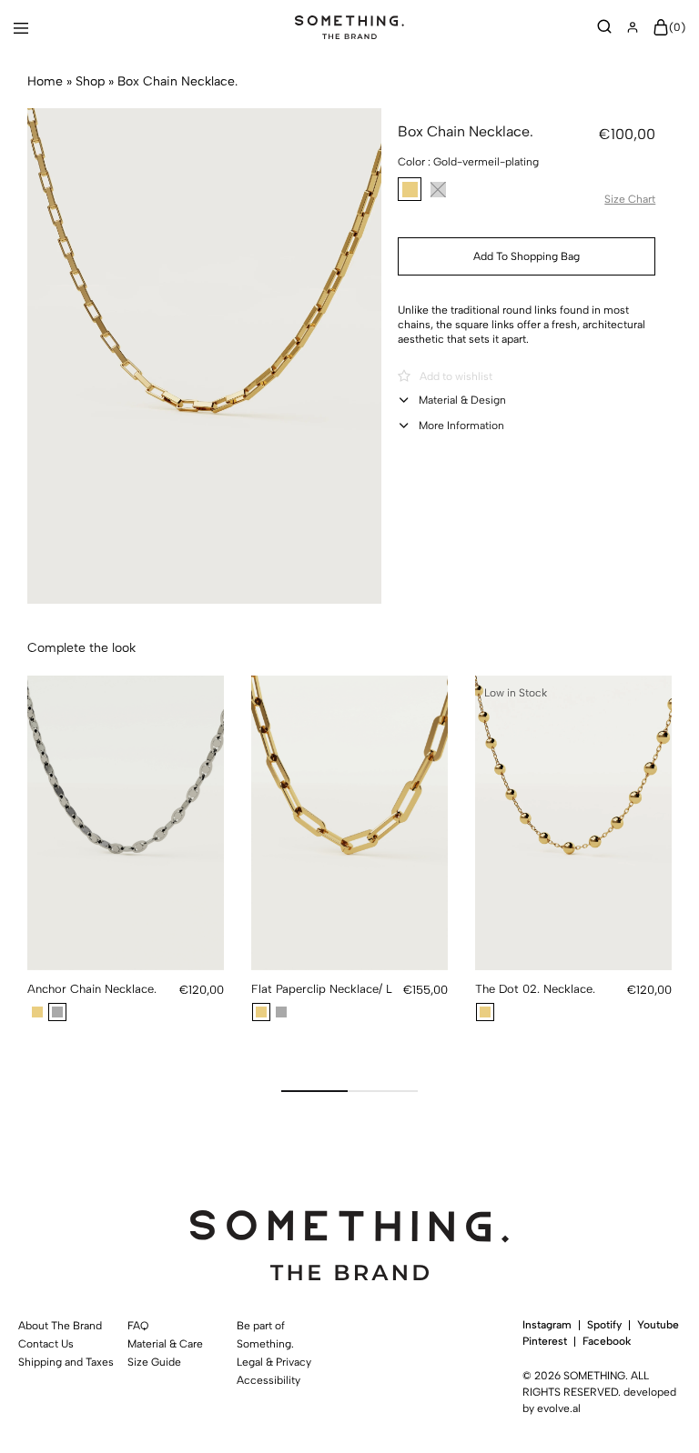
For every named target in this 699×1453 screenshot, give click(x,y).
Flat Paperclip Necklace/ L (321, 989)
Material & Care (165, 1344)
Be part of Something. (265, 1334)
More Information (461, 425)
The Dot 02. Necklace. (535, 989)
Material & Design (462, 400)
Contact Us (46, 1344)
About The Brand (60, 1325)
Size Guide (154, 1362)
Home (45, 81)
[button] (409, 189)
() (677, 28)
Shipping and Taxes (63, 1362)
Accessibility (268, 1380)
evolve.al (559, 1408)
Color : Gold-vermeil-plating (468, 161)
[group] (125, 823)
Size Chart (629, 199)
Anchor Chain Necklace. (92, 989)
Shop (90, 81)
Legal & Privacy (274, 1362)
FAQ (137, 1325)
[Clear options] (648, 158)
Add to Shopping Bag (526, 256)
